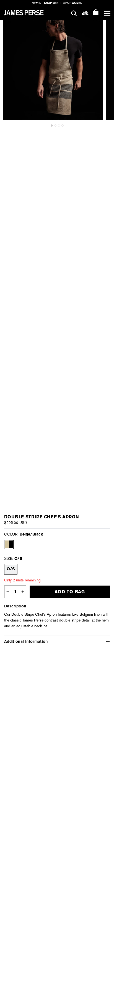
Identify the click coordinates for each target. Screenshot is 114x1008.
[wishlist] (85, 12)
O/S (11, 569)
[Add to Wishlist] (95, 28)
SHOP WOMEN (72, 3)
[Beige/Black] (9, 544)
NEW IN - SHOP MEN (45, 3)
